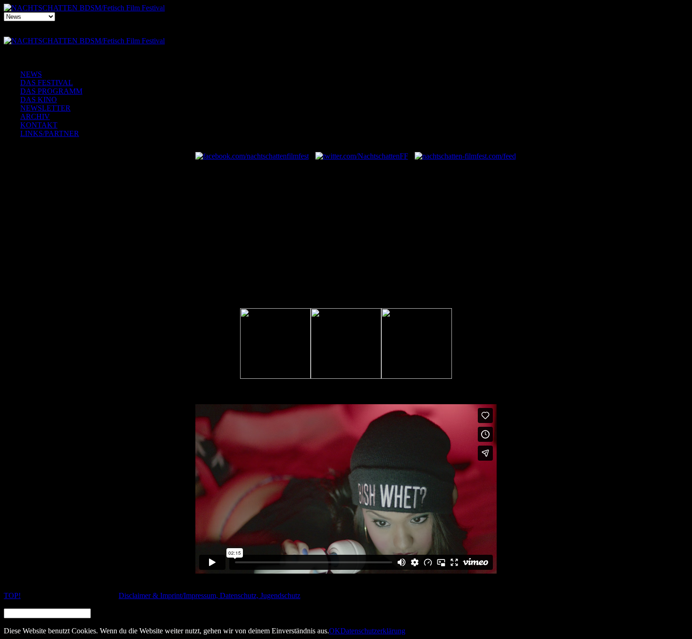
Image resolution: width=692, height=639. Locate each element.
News (31, 74)
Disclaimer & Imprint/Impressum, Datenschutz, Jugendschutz (209, 595)
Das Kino (38, 100)
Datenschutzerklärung (372, 631)
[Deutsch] (344, 35)
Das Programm (51, 91)
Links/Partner (49, 133)
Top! (12, 595)
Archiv (35, 116)
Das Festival (46, 83)
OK (334, 631)
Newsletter (45, 108)
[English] (364, 35)
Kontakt (38, 125)
